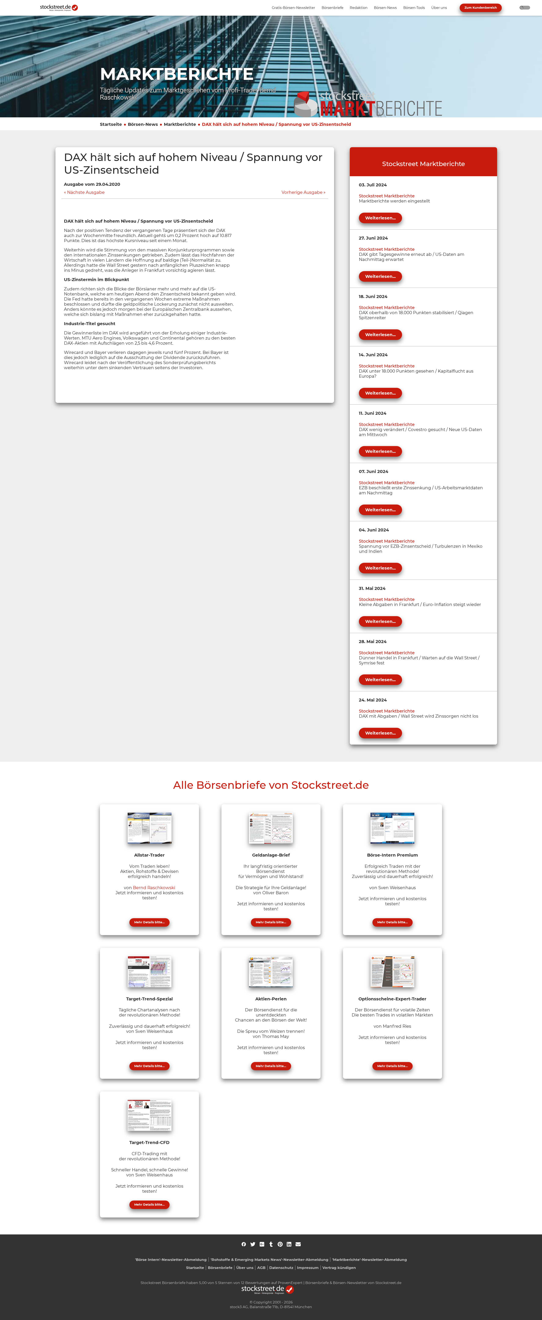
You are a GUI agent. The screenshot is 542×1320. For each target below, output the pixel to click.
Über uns (244, 1267)
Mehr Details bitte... (149, 922)
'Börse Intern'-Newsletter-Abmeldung (171, 1259)
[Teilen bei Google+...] (261, 1244)
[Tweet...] (252, 1244)
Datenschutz (281, 1267)
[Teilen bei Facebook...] (243, 1244)
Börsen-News (143, 124)
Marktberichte (180, 124)
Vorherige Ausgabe (302, 192)
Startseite (111, 124)
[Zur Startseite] (61, 8)
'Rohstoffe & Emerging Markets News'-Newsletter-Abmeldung (269, 1259)
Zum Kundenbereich (481, 8)
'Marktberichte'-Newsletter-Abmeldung (369, 1259)
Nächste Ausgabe (86, 192)
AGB (261, 1267)
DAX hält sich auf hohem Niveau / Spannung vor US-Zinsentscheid (276, 124)
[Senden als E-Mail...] (298, 1244)
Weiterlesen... (380, 217)
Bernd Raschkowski (154, 887)
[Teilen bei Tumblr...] (271, 1244)
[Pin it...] (280, 1244)
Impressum (308, 1267)
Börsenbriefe (220, 1267)
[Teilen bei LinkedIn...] (289, 1244)
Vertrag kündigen (339, 1267)
